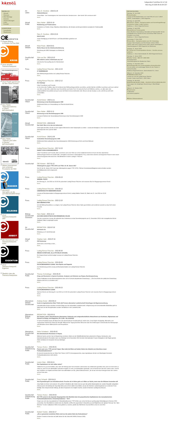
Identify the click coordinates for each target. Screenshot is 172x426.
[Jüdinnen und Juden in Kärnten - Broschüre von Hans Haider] (9, 137)
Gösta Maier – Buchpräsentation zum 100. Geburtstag (143, 41)
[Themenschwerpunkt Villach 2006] (9, 238)
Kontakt (6, 24)
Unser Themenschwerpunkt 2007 (9, 216)
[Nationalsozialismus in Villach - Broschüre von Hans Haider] (9, 103)
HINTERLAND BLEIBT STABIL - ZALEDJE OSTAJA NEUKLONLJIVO (147, 82)
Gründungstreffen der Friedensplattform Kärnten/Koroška (144, 65)
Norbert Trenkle (42, 412)
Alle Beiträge (8, 17)
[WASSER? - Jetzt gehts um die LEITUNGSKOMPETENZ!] (9, 188)
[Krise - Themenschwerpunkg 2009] (9, 63)
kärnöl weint (131, 90)
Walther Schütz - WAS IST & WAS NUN (138, 58)
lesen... (39, 17)
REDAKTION (41, 123)
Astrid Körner (41, 100)
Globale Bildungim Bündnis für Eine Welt (10, 42)
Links (5, 22)
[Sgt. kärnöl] (9, 163)
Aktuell (6, 13)
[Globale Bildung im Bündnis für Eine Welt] (9, 39)
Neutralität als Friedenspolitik (136, 30)
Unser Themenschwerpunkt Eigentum (9, 266)
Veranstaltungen (9, 20)
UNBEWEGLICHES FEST (135, 74)
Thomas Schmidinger (44, 274)
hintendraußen (132, 15)
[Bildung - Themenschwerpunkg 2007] (9, 213)
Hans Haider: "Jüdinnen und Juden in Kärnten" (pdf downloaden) (9, 141)
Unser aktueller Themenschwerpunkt (9, 65)
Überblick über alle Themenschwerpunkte (9, 274)
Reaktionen (7, 32)
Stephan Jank (42, 239)
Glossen (6, 15)
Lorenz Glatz (41, 362)
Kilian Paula (41, 46)
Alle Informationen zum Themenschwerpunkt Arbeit (10, 241)
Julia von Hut (41, 57)
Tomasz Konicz (42, 347)
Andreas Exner (42, 301)
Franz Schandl (42, 379)
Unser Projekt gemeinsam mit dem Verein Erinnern (11, 82)
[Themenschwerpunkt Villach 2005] (9, 263)
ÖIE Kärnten (41, 164)
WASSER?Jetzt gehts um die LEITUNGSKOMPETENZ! (11, 192)
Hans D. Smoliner (43, 11)
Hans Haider (41, 22)
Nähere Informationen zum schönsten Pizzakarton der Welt (9, 167)
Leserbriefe (7, 30)
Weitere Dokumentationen (135, 98)
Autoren (6, 19)
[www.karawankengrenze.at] (9, 80)
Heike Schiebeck (43, 331)
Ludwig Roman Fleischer (45, 69)
